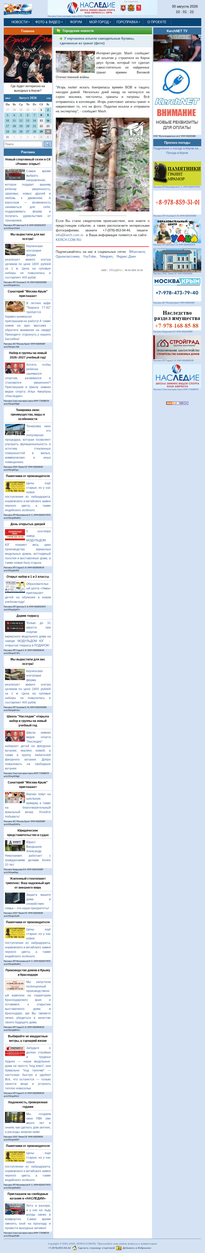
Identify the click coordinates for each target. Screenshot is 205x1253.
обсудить (115, 270)
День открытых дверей (27, 524)
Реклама (28, 152)
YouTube (89, 256)
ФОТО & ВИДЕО (47, 22)
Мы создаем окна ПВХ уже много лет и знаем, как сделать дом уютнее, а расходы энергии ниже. (28, 1123)
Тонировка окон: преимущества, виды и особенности (28, 414)
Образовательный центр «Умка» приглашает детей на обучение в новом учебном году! (28, 593)
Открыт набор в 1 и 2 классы (27, 576)
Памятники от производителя (28, 476)
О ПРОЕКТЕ (157, 22)
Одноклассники (67, 256)
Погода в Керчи (177, 153)
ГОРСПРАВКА (127, 22)
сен (48, 97)
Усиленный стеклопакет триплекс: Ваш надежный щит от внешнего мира (28, 883)
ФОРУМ (76, 22)
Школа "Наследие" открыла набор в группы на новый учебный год (28, 721)
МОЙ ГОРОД (99, 22)
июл (7, 97)
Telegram (106, 256)
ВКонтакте (137, 252)
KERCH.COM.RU (68, 240)
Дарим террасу (27, 616)
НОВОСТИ (20, 22)
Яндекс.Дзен (126, 256)
